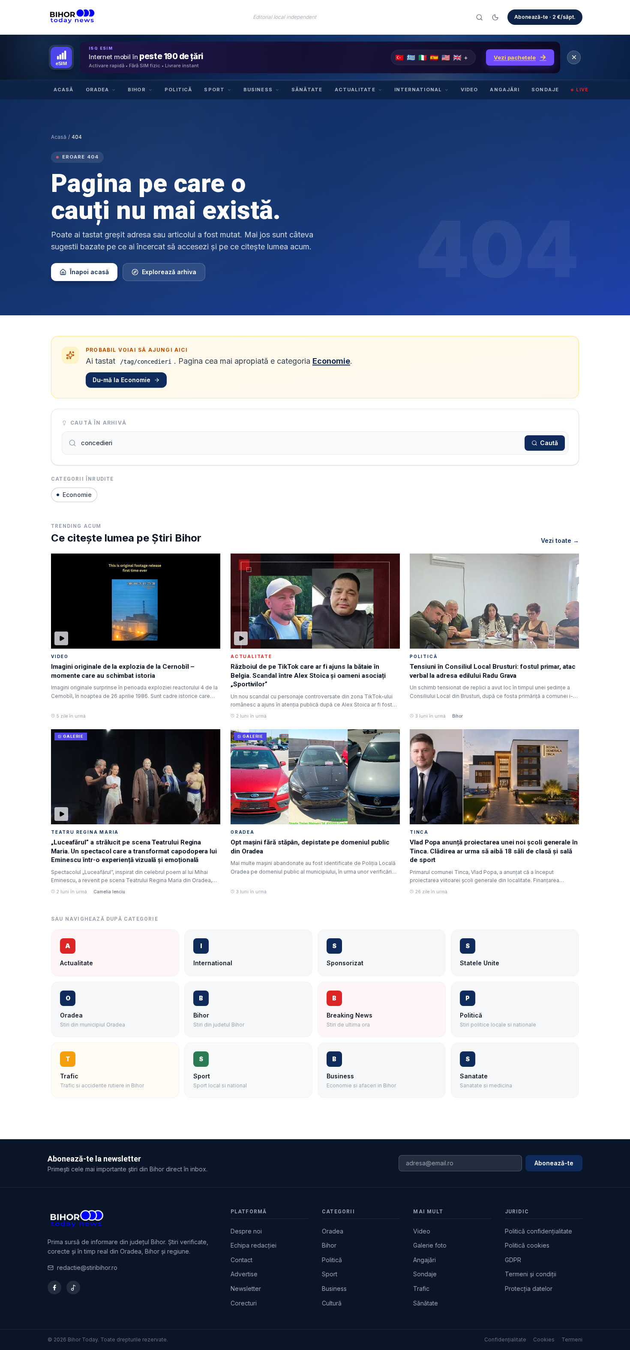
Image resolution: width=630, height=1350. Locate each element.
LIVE (582, 90)
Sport (329, 1274)
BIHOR (137, 90)
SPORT (214, 90)
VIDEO (469, 90)
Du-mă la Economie (121, 379)
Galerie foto (430, 1245)
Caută (549, 442)
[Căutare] (479, 17)
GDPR (513, 1259)
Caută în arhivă (98, 422)
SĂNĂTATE (307, 90)
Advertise (244, 1274)
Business (334, 1288)
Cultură (332, 1303)
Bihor (329, 1245)
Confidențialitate (505, 1339)
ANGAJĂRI (504, 90)
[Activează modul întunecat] (495, 17)
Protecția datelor (528, 1288)
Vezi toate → (560, 540)
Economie (331, 360)
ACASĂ (64, 90)
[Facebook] (54, 1287)
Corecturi (244, 1303)
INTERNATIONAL (418, 90)
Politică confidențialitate (538, 1231)
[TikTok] (73, 1287)
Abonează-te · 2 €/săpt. (545, 17)
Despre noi (246, 1231)
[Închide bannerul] (574, 57)
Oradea (332, 1231)
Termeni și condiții (530, 1274)
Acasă (58, 137)
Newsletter (246, 1288)
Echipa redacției (253, 1245)
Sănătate (425, 1303)
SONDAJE (545, 90)
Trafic (421, 1288)
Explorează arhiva (169, 271)
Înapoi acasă (89, 271)
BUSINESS (258, 90)
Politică (332, 1259)
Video (421, 1231)
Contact (241, 1259)
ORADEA (97, 90)
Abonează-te (553, 1163)
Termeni (571, 1339)
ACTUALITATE (355, 90)
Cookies (544, 1339)
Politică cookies (527, 1245)
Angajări (424, 1259)
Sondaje (425, 1274)
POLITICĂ (178, 90)
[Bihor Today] (72, 17)
